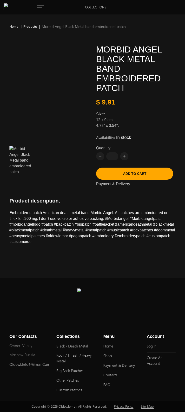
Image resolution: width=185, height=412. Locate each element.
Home (14, 26)
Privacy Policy (123, 406)
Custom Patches (69, 389)
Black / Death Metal (72, 345)
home (108, 345)
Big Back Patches (69, 370)
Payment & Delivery (113, 184)
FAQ (106, 384)
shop (107, 355)
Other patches (67, 380)
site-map (147, 406)
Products (30, 26)
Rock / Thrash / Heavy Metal (74, 358)
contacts (110, 374)
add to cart (134, 174)
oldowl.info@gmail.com (29, 364)
